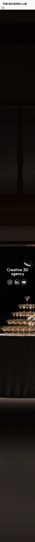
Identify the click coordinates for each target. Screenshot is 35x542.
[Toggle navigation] (3, 8)
